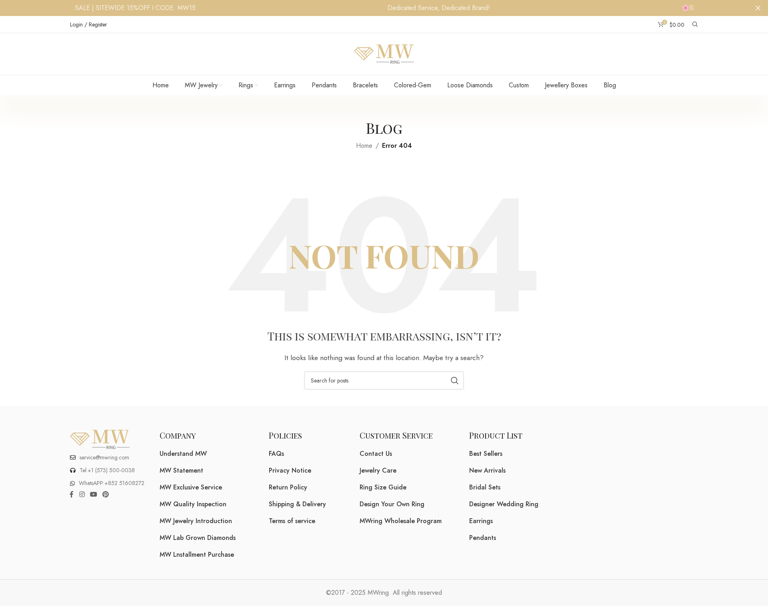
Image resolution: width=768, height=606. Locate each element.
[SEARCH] (455, 380)
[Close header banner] (758, 8)
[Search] (695, 24)
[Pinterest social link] (106, 495)
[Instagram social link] (81, 495)
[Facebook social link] (71, 495)
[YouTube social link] (93, 495)
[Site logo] (384, 53)
